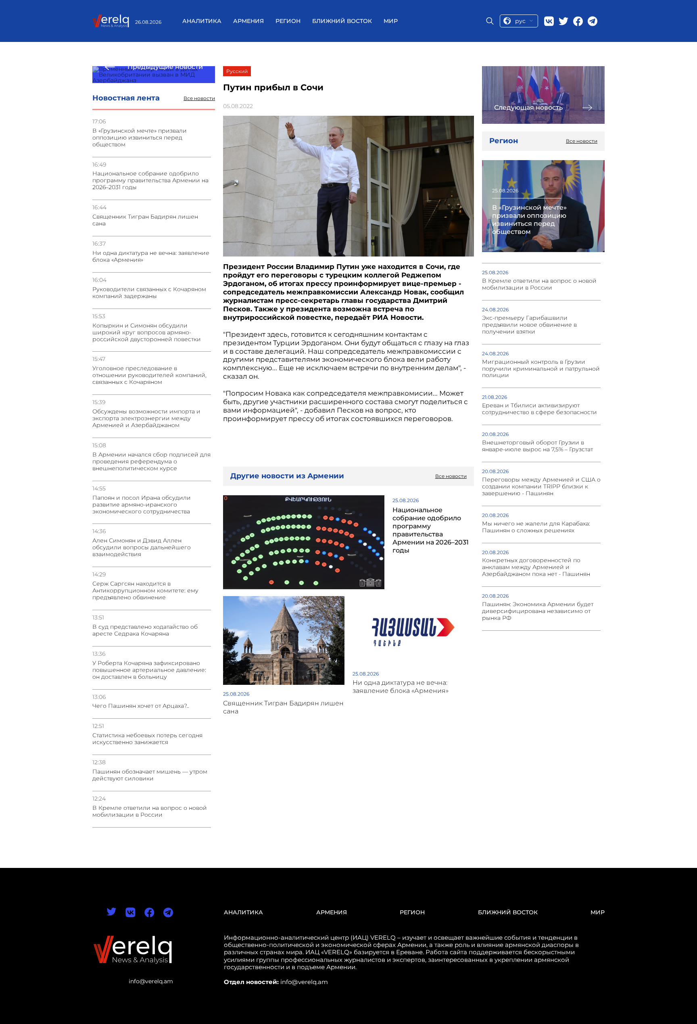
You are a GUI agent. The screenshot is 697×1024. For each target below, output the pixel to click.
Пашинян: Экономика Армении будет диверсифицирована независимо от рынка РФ (537, 611)
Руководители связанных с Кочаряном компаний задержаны (149, 293)
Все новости (199, 98)
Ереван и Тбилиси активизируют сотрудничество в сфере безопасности (539, 409)
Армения (248, 21)
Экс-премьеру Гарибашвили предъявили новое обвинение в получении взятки (529, 325)
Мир (391, 21)
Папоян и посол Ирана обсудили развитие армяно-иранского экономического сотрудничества (141, 504)
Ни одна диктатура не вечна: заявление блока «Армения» (150, 256)
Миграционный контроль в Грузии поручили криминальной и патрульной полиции (541, 369)
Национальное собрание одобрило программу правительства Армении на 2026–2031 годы (150, 180)
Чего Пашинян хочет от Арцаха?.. (140, 706)
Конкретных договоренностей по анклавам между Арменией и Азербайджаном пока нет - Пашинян (536, 567)
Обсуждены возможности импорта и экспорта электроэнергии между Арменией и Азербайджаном (146, 418)
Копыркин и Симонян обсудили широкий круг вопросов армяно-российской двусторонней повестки (146, 332)
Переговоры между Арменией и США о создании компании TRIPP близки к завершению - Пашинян (541, 486)
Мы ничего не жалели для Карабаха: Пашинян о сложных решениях (536, 527)
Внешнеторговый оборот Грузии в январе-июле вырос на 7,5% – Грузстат (537, 446)
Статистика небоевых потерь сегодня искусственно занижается (147, 739)
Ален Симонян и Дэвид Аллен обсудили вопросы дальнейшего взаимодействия (141, 547)
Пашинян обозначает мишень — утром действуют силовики (149, 775)
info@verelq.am (151, 981)
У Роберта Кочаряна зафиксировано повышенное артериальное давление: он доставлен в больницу (149, 670)
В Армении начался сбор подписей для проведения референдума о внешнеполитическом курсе (151, 461)
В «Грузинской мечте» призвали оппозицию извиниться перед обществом (139, 137)
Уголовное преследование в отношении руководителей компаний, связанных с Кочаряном (149, 375)
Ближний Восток (342, 21)
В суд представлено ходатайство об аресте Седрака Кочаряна (145, 630)
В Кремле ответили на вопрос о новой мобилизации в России (149, 811)
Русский (237, 71)
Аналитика (201, 21)
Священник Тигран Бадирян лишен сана (145, 220)
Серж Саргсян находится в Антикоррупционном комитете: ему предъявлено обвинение (145, 590)
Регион (288, 21)
